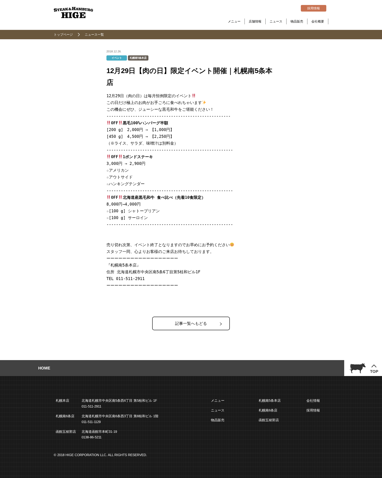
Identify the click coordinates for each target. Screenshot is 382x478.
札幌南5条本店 (138, 57)
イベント (117, 57)
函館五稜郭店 (269, 420)
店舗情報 (255, 21)
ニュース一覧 (94, 34)
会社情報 (313, 401)
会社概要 (317, 21)
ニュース (276, 21)
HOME (44, 368)
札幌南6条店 (268, 410)
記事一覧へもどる (191, 323)
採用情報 (313, 8)
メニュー (234, 21)
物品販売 (296, 21)
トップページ (63, 34)
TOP (374, 371)
